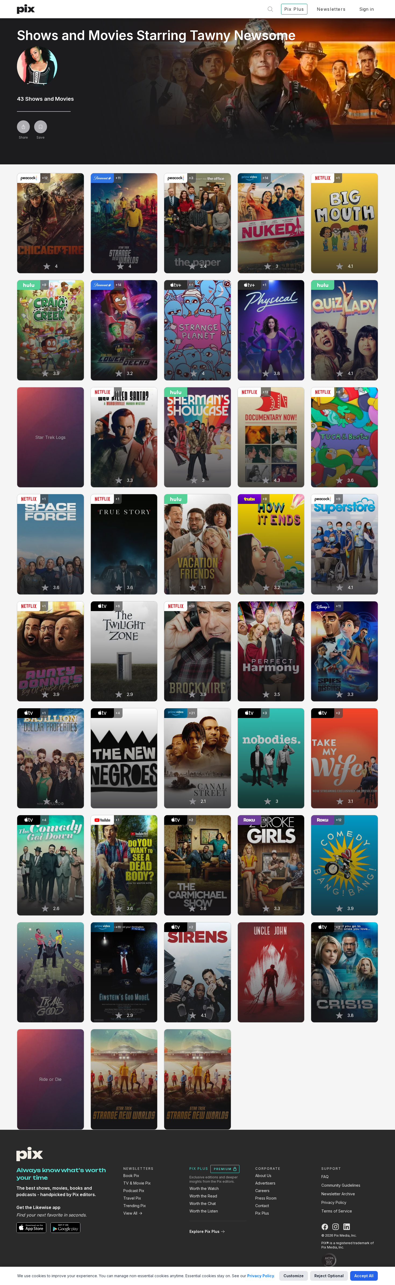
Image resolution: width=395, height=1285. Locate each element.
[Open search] (270, 9)
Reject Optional (329, 1275)
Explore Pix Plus (204, 1231)
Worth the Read (203, 1196)
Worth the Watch (204, 1188)
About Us (263, 1175)
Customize (293, 1275)
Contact (262, 1205)
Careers (262, 1190)
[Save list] (40, 126)
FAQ (325, 1176)
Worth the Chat (202, 1203)
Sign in (366, 9)
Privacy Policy (333, 1202)
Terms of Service (336, 1211)
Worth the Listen (203, 1211)
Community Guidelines (340, 1185)
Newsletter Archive (338, 1194)
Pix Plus (262, 1213)
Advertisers (265, 1183)
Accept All (364, 1275)
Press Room (265, 1198)
